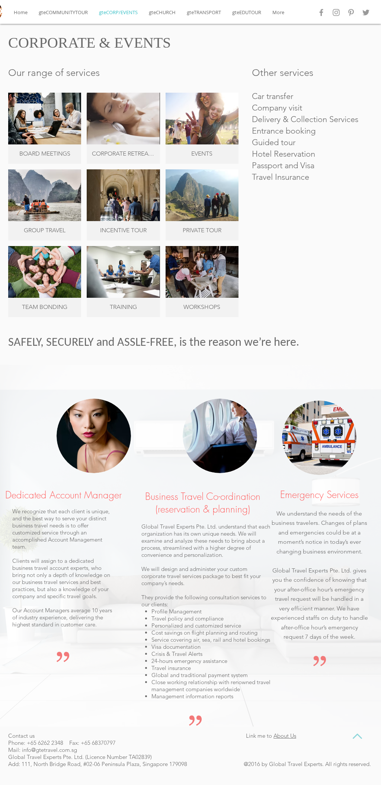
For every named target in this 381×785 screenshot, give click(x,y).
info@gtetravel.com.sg (49, 749)
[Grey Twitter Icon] (366, 12)
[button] (44, 128)
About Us (284, 735)
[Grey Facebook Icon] (321, 12)
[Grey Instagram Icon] (336, 12)
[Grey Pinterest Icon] (351, 12)
